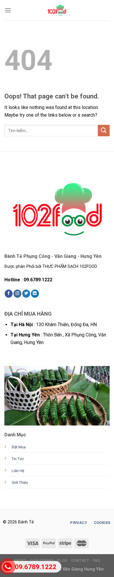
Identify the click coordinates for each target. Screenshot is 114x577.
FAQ (96, 561)
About (20, 561)
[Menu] (7, 10)
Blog (62, 561)
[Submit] (104, 130)
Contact (80, 561)
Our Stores (41, 561)
